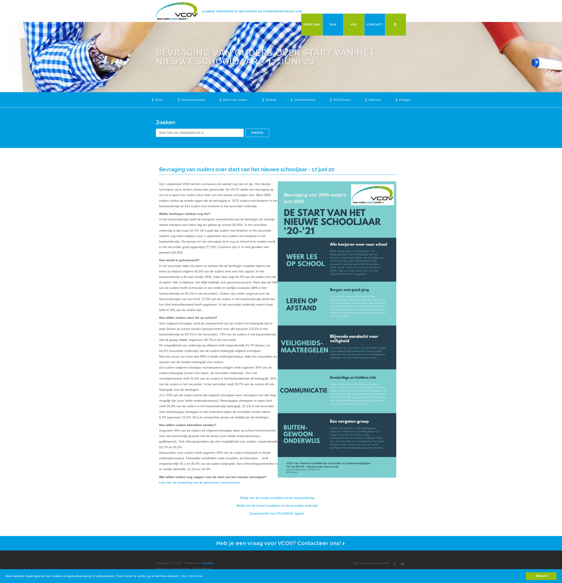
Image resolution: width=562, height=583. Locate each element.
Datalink (207, 563)
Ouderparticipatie (193, 99)
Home (159, 99)
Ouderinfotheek (304, 99)
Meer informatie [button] (192, 576)
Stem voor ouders (235, 99)
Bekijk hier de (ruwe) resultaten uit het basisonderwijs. (277, 498)
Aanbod (270, 99)
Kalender (375, 99)
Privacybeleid (202, 568)
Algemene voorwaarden (172, 568)
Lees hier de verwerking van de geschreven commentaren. (200, 482)
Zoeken (257, 132)
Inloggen (405, 99)
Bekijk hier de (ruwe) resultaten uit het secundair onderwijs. (278, 505)
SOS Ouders (342, 99)
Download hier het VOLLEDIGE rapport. (278, 513)
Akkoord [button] (541, 576)
